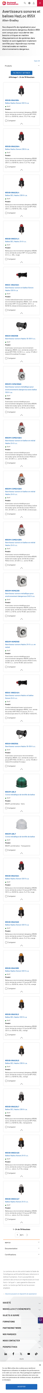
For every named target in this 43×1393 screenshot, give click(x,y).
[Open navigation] (40, 3)
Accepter (21, 1386)
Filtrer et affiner (21, 73)
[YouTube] (28, 1353)
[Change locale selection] (29, 3)
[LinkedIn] (6, 1353)
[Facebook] (13, 1353)
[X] (21, 1353)
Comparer (12, 121)
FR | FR (22, 1359)
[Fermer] (40, 1365)
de (21, 1235)
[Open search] (25, 3)
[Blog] (36, 1353)
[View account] (34, 3)
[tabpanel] (21, 655)
